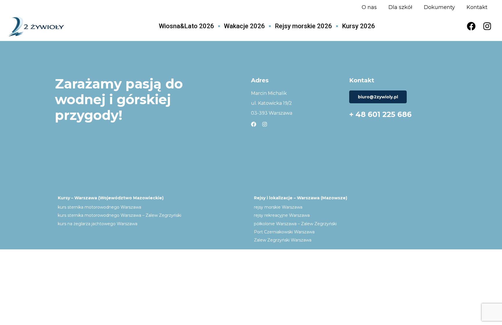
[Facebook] (471, 26)
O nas (369, 7)
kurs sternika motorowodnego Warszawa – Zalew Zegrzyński (119, 215)
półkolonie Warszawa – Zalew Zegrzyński (295, 223)
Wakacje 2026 (244, 26)
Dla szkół (400, 7)
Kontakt (477, 7)
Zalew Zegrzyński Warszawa (282, 240)
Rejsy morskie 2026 (303, 26)
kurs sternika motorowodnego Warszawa (99, 207)
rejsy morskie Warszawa (278, 207)
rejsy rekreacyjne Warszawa (282, 215)
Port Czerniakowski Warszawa (284, 232)
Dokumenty (439, 7)
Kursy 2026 (358, 26)
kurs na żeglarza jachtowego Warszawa (97, 223)
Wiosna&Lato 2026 (186, 26)
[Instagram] (487, 26)
